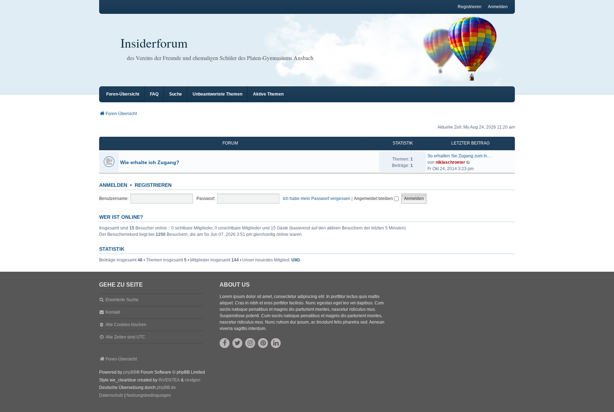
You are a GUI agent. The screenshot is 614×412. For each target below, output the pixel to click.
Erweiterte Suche (122, 299)
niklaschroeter (450, 162)
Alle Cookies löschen (126, 324)
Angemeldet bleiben (374, 198)
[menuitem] (111, 396)
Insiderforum (154, 42)
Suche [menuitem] (175, 94)
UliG (295, 260)
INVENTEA (169, 380)
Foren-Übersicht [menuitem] (122, 94)
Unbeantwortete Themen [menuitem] (217, 94)
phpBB (129, 372)
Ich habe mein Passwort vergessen (316, 198)
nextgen (192, 380)
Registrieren (153, 185)
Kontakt (113, 312)
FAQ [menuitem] (154, 94)
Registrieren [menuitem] (469, 6)
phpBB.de (166, 387)
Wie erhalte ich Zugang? (149, 162)
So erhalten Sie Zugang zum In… (459, 155)
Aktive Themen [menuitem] (268, 94)
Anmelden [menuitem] (498, 6)
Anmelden (113, 185)
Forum (230, 143)
